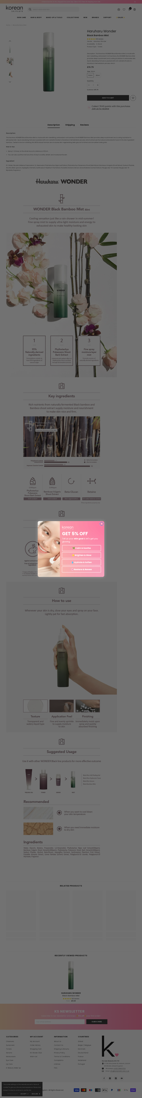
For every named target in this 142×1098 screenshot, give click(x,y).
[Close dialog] (101, 524)
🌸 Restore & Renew (81, 569)
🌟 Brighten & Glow (81, 555)
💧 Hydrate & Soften (81, 562)
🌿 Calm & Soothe (81, 548)
